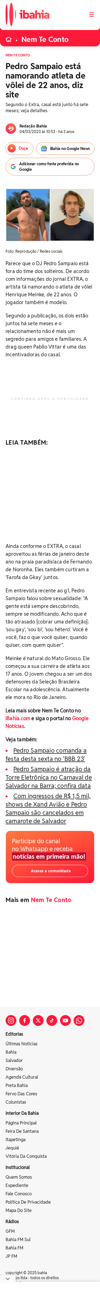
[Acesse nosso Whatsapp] (79, 1020)
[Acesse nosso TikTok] (51, 1020)
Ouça (23, 148)
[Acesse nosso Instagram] (11, 1020)
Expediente (17, 1185)
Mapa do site (19, 1210)
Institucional (18, 1167)
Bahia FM (14, 1248)
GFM (10, 1231)
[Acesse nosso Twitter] (38, 1020)
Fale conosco (19, 1194)
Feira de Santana (22, 1131)
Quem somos (19, 1177)
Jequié (12, 1148)
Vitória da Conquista (26, 1156)
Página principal (21, 1123)
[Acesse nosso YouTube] (65, 1020)
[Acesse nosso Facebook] (24, 1020)
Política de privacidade (28, 1202)
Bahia (11, 1052)
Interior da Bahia (22, 1113)
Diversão (14, 1069)
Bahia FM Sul (18, 1240)
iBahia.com (18, 718)
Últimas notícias (22, 1044)
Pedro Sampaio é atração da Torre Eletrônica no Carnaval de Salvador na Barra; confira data (49, 777)
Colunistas (16, 1102)
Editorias (14, 1034)
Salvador (14, 1060)
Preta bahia (17, 1085)
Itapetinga (16, 1140)
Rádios (12, 1221)
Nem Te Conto (45, 39)
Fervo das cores (21, 1094)
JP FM (11, 1256)
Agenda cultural (22, 1077)
